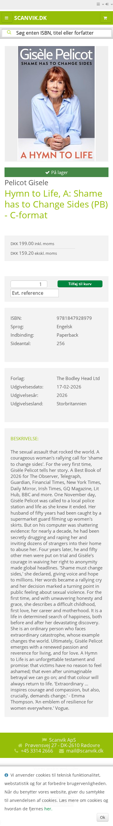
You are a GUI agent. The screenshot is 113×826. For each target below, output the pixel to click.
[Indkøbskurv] (105, 18)
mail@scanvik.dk (84, 750)
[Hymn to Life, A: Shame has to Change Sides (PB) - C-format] (56, 103)
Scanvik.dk (30, 17)
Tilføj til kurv (80, 283)
